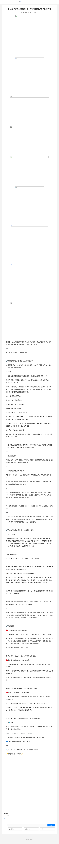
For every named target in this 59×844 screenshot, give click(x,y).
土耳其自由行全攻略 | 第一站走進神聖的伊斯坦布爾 (29, 9)
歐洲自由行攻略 (27, 12)
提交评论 (51, 825)
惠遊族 (29, 2)
